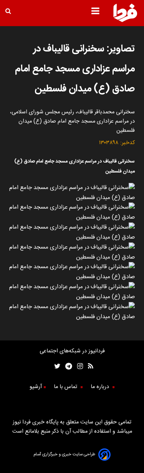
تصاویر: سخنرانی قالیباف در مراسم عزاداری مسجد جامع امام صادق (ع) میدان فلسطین (75, 69)
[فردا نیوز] (125, 21)
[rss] (88, 367)
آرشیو (36, 387)
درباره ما (101, 387)
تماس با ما (66, 387)
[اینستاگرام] (77, 367)
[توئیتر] (55, 367)
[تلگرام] (66, 367)
